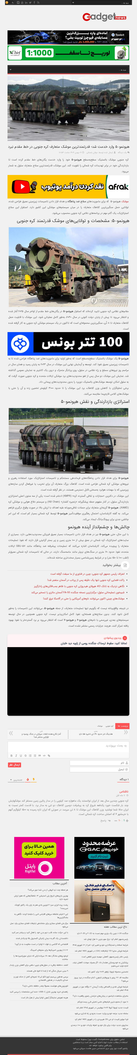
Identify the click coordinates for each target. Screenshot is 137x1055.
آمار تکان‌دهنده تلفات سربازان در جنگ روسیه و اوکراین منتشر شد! (41, 734)
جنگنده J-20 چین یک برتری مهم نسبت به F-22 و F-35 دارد (102, 933)
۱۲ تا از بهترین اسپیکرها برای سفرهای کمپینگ (49, 950)
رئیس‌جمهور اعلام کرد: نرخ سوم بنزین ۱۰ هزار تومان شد (106, 939)
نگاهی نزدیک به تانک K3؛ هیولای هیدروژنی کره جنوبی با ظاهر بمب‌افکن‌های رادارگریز (79, 586)
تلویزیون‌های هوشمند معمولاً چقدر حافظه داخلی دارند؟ (45, 986)
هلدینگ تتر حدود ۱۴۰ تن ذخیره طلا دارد (96, 733)
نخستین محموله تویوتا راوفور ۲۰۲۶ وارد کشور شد (108, 971)
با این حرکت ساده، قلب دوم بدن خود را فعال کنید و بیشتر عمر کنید (40, 932)
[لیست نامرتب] (35, 756)
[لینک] (49, 756)
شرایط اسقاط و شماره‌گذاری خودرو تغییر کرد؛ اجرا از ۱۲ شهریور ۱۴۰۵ (100, 945)
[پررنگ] (11, 756)
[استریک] (25, 756)
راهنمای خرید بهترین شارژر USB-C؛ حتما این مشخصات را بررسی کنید (39, 991)
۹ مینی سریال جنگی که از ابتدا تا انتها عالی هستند (47, 971)
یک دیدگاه (122, 152)
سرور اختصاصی (102, 1048)
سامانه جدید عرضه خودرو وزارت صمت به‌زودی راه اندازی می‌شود (101, 1013)
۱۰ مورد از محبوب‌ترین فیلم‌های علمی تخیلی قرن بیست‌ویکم (103, 1001)
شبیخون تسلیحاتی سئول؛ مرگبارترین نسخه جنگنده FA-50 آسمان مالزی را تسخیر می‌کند (77, 593)
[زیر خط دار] (21, 756)
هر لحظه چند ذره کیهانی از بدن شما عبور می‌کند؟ (48, 890)
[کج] (16, 756)
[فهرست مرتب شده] (30, 756)
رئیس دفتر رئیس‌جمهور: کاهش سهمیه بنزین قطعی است (105, 956)
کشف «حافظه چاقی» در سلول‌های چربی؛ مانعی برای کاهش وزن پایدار (39, 965)
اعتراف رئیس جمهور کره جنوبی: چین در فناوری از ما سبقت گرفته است (87, 574)
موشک (125, 202)
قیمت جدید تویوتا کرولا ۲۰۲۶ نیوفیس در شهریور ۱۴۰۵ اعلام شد (102, 1007)
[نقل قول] (39, 756)
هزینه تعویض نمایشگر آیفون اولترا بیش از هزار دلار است (44, 997)
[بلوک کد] (44, 756)
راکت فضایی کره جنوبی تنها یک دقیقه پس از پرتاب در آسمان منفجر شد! (85, 580)
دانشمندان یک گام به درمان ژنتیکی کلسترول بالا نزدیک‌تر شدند (42, 938)
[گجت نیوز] (104, 23)
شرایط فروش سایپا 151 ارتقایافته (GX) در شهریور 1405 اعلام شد (101, 950)
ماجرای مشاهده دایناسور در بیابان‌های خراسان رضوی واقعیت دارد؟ (100, 996)
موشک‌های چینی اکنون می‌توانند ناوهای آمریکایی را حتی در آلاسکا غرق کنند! (83, 599)
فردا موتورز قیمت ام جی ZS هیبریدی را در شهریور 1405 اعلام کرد (101, 1019)
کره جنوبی (109, 726)
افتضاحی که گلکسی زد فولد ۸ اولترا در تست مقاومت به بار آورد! (41, 944)
